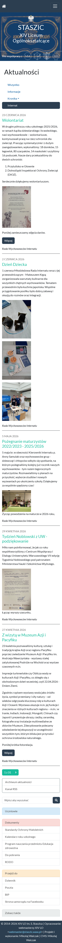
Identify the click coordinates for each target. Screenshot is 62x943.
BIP (7, 894)
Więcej (8, 240)
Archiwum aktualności (18, 782)
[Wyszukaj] (56, 800)
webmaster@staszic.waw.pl (25, 931)
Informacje (14, 91)
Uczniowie (11, 811)
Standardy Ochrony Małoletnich (24, 829)
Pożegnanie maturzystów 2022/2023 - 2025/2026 (24, 443)
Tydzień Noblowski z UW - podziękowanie (24, 539)
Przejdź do (11, 873)
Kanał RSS (11, 789)
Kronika (12, 98)
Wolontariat (13, 120)
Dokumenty (12, 822)
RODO (9, 862)
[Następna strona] (16, 772)
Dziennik (10, 880)
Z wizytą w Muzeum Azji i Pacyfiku (24, 637)
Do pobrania (12, 854)
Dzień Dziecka (14, 264)
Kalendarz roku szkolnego (20, 836)
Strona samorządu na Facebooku (24, 901)
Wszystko (13, 84)
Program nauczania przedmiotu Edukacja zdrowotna (29, 845)
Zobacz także (12, 913)
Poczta (9, 887)
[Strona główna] (4, 6)
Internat (12, 105)
